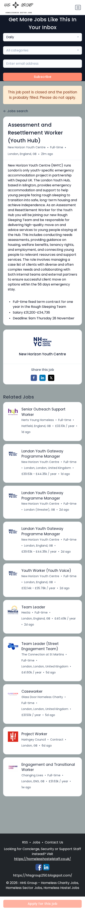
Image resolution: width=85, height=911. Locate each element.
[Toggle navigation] (78, 7)
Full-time (56, 147)
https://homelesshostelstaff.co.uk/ (42, 858)
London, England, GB (22, 154)
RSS (25, 842)
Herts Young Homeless (37, 420)
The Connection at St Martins (42, 654)
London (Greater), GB (39, 510)
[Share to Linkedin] (42, 378)
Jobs (36, 842)
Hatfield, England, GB (36, 426)
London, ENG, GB (32, 781)
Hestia (25, 612)
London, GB (29, 745)
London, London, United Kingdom (47, 468)
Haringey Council (33, 739)
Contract (56, 739)
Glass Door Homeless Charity (42, 697)
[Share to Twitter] (51, 378)
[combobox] (42, 37)
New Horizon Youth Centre (27, 147)
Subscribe (42, 76)
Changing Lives (32, 775)
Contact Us (54, 842)
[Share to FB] (34, 378)
